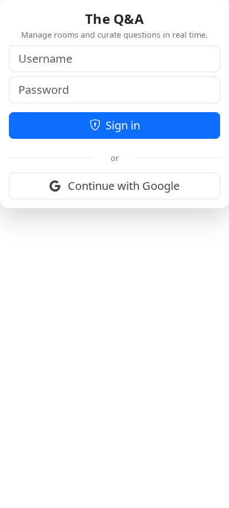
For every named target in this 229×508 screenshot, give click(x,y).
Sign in (121, 125)
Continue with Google (122, 185)
